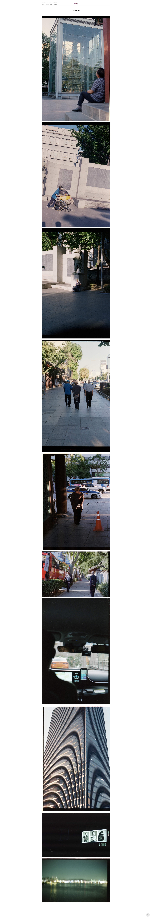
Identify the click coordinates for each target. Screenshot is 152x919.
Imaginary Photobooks (52, 2)
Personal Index (49, 4)
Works (43, 4)
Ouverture (44, 2)
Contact (55, 4)
